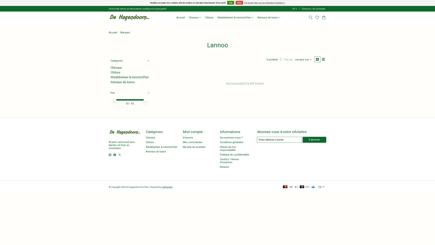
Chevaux (116, 67)
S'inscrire (188, 137)
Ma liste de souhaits (194, 147)
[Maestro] (302, 187)
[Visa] (291, 187)
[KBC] (313, 187)
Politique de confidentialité (234, 154)
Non (239, 3)
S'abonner (314, 139)
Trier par (288, 59)
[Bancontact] (296, 187)
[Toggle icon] (310, 17)
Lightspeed (167, 187)
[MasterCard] (285, 187)
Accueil (180, 17)
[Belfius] (307, 187)
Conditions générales (231, 142)
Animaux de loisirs (123, 82)
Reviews (224, 166)
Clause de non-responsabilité (228, 148)
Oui (230, 3)
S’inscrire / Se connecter (313, 9)
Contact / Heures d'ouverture (229, 161)
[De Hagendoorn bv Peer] (129, 17)
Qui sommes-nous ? (231, 137)
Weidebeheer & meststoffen (130, 77)
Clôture (209, 17)
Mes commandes (192, 142)
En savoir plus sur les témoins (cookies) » (265, 3)
